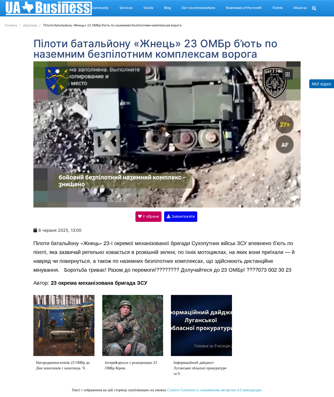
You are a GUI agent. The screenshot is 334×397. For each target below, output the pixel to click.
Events (278, 8)
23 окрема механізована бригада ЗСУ (99, 282)
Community (100, 8)
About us (300, 8)
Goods (148, 8)
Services (126, 8)
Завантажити (182, 216)
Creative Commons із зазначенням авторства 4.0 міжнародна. (215, 390)
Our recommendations (198, 8)
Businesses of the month (244, 8)
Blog (167, 8)
